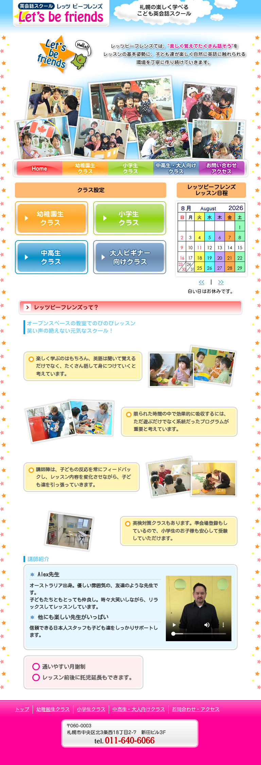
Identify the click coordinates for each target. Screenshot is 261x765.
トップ (22, 709)
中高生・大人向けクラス (138, 709)
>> (221, 282)
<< (201, 282)
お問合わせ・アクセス (196, 709)
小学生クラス (91, 709)
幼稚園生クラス (53, 709)
